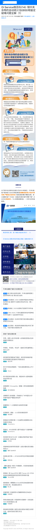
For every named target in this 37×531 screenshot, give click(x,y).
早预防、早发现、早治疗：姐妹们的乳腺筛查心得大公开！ (18, 349)
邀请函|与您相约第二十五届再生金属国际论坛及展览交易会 (17, 422)
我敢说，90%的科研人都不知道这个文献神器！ (18, 430)
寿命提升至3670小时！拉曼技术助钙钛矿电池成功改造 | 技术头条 (18, 439)
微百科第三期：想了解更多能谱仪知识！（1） (17, 232)
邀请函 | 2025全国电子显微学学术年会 (18, 308)
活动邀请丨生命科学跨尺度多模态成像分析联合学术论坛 (18, 320)
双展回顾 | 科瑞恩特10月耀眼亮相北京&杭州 (17, 493)
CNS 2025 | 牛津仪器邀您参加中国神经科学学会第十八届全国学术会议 (18, 314)
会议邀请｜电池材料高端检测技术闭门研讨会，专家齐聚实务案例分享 (18, 327)
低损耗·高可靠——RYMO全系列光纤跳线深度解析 (18, 458)
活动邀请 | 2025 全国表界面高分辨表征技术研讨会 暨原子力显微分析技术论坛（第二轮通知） (18, 302)
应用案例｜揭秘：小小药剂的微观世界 (15, 413)
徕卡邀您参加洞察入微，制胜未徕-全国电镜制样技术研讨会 (18, 378)
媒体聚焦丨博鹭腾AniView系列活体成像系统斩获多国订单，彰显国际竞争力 (18, 484)
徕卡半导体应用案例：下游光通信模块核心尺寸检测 (18, 369)
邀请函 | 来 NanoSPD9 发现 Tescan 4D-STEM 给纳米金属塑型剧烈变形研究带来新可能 (18, 475)
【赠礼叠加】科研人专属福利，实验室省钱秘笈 (18, 466)
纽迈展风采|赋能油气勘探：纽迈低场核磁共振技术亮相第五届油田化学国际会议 (17, 359)
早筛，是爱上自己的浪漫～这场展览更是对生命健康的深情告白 (18, 340)
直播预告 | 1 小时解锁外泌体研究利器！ (16, 406)
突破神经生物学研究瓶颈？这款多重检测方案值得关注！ (18, 448)
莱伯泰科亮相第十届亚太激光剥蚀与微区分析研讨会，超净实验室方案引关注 (18, 511)
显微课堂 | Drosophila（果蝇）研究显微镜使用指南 (18, 388)
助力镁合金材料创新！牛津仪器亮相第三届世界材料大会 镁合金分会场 (18, 294)
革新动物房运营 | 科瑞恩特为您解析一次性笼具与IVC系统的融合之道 (18, 501)
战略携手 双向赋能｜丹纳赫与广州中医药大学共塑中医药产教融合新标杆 (17, 397)
